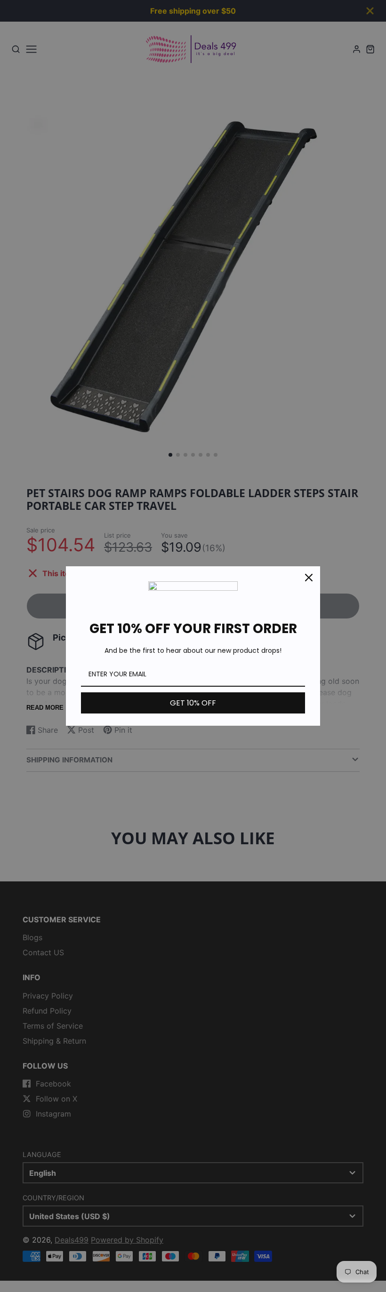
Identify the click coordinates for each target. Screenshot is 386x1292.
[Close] (309, 577)
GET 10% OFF (193, 703)
